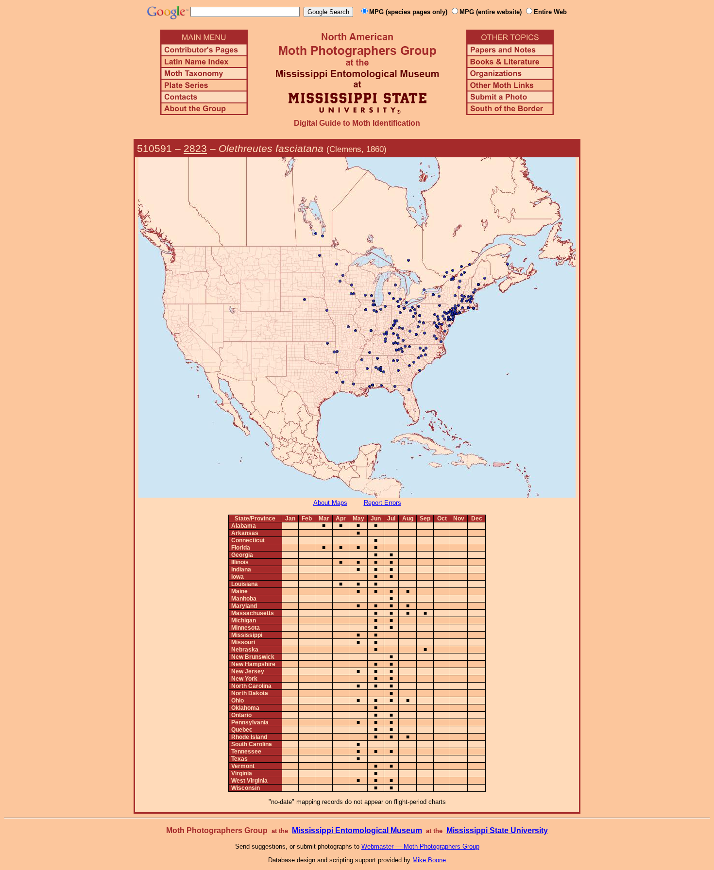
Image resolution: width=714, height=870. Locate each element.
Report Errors (382, 502)
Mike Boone (429, 860)
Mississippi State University (497, 830)
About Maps (330, 502)
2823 (195, 148)
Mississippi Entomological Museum (357, 830)
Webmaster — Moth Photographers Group (420, 846)
